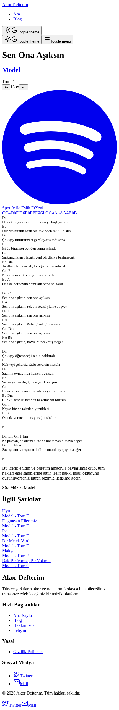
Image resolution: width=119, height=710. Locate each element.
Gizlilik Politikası (28, 651)
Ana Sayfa (22, 615)
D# (22, 213)
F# (37, 213)
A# (66, 213)
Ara (16, 14)
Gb (42, 213)
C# (8, 213)
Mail (24, 683)
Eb (27, 213)
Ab (57, 213)
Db (13, 213)
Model (11, 69)
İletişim (19, 630)
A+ (23, 87)
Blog (17, 19)
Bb (71, 213)
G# (51, 213)
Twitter (26, 676)
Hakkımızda (24, 625)
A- (6, 87)
